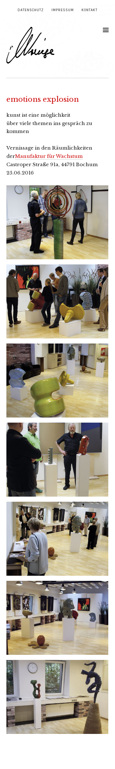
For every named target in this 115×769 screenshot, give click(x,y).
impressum (62, 10)
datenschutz (31, 10)
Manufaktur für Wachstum (49, 156)
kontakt (89, 10)
